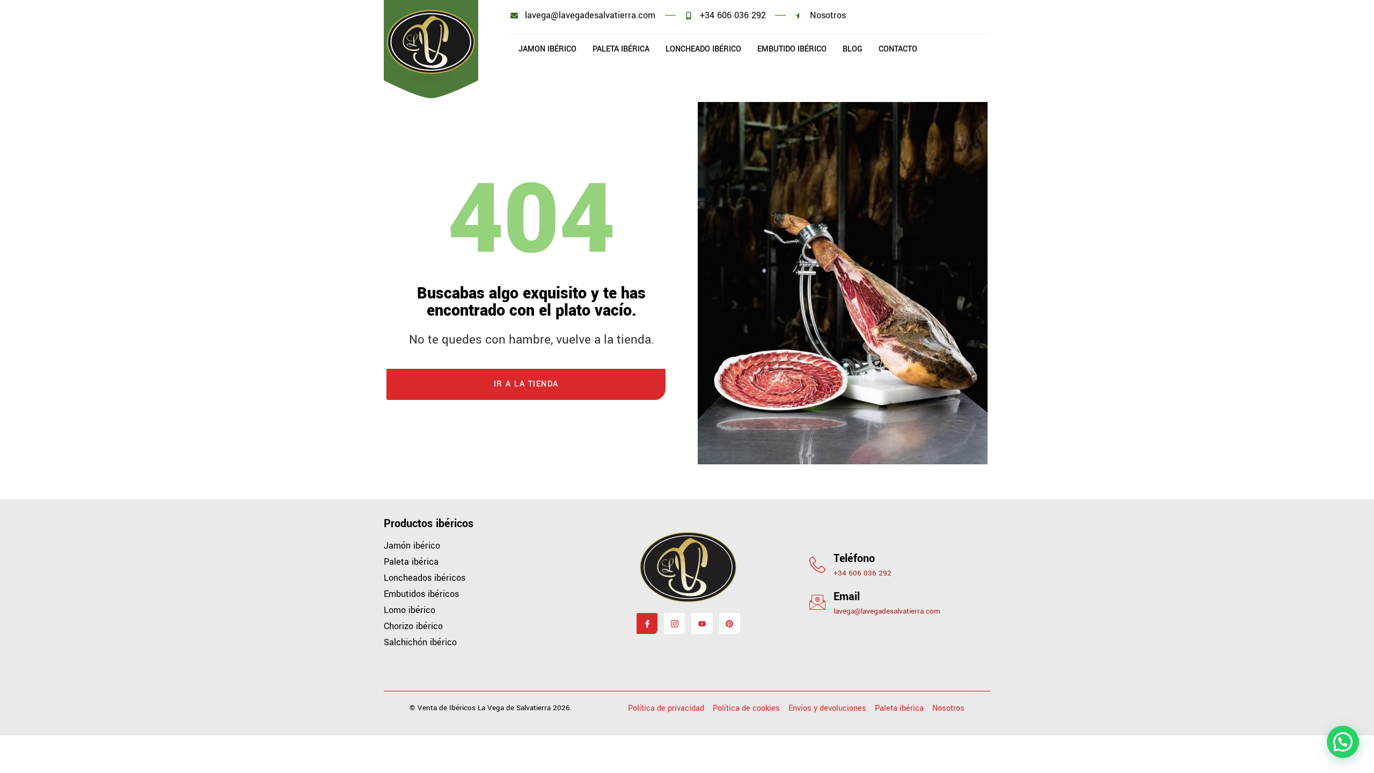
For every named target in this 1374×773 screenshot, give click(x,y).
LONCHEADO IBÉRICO (703, 49)
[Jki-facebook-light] (647, 623)
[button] (1343, 742)
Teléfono (854, 558)
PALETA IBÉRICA (621, 49)
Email (847, 596)
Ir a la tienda (526, 384)
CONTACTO (898, 49)
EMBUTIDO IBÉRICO (792, 49)
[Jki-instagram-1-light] (674, 623)
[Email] (817, 602)
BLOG (853, 49)
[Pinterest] (729, 623)
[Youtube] (701, 623)
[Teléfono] (817, 565)
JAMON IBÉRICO (547, 49)
